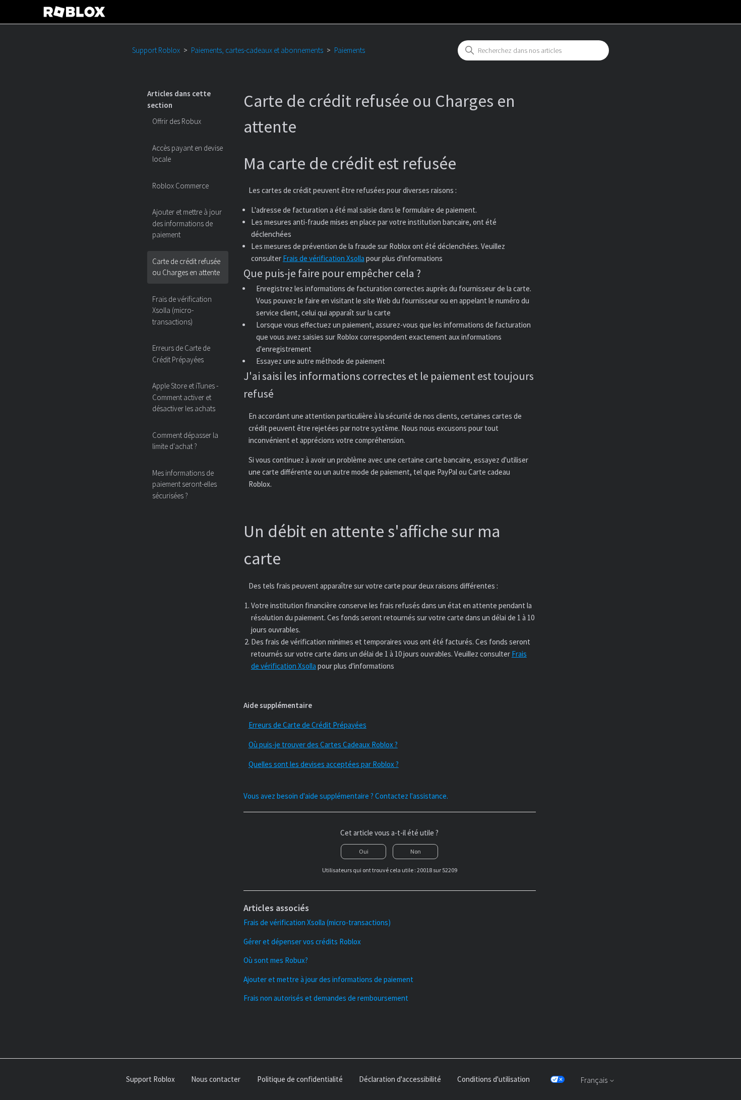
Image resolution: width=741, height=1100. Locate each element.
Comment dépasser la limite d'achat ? (185, 440)
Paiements (349, 50)
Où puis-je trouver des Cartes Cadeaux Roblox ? (323, 744)
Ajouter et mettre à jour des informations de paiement (187, 223)
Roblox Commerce (180, 185)
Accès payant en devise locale (187, 153)
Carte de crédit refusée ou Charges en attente (186, 267)
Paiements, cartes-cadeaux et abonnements (257, 50)
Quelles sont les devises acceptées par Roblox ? (324, 764)
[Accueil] (74, 12)
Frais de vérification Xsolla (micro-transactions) (182, 310)
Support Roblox (156, 50)
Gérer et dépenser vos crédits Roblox (302, 941)
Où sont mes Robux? (275, 960)
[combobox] (533, 50)
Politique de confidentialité (300, 1079)
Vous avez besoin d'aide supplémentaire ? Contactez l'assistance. (345, 796)
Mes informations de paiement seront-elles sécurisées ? (184, 484)
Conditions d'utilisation (493, 1079)
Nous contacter (215, 1079)
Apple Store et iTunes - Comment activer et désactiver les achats (185, 397)
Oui (363, 851)
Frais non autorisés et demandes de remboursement (325, 998)
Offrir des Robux (176, 121)
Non (415, 851)
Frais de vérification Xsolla (323, 258)
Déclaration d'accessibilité (400, 1079)
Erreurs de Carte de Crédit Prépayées (181, 353)
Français (595, 1080)
